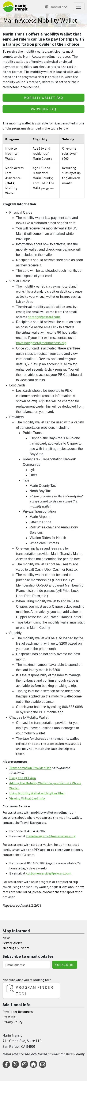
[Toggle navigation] (78, 7)
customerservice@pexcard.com (48, 873)
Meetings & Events (16, 948)
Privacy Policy (12, 1022)
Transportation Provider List (30, 768)
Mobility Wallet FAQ (43, 98)
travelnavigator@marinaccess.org (51, 836)
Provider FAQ (43, 109)
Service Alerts (12, 943)
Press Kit (9, 1017)
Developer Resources (18, 1012)
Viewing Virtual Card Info (27, 798)
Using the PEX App (22, 778)
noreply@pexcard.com (44, 317)
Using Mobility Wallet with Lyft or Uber (37, 793)
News (6, 938)
